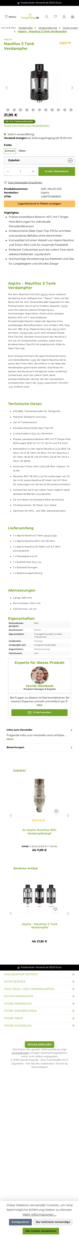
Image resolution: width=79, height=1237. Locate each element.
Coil (11, 386)
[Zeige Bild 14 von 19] (64, 109)
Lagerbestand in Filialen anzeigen (39, 203)
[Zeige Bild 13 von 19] (58, 109)
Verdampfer (27, 332)
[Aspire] (66, 43)
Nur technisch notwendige (53, 1222)
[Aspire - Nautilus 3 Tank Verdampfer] (39, 894)
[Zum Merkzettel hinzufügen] (56, 812)
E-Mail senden (41, 712)
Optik (64, 305)
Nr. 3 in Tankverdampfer (19, 121)
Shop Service (15, 981)
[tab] (39, 735)
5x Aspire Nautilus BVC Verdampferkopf (39, 831)
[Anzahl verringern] (7, 171)
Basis (41, 382)
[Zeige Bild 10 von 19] (39, 109)
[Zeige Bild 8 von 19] (26, 109)
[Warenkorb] (72, 17)
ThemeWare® (39, 1067)
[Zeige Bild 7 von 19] (20, 109)
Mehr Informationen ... (39, 1214)
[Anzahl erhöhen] (33, 171)
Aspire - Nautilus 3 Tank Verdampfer (42, 31)
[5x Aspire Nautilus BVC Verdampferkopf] (39, 796)
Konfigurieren (20, 1222)
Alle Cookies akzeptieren (40, 1231)
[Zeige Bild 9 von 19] (33, 109)
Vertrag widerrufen (39, 1044)
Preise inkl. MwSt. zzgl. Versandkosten (26, 125)
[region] (39, 87)
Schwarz (10, 150)
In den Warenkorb (56, 171)
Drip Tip (36, 433)
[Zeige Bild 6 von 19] (14, 109)
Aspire (44, 294)
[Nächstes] (72, 87)
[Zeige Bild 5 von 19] (7, 109)
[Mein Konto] (64, 17)
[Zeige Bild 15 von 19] (70, 109)
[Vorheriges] (7, 87)
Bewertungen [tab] (15, 747)
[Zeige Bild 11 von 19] (45, 109)
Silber (22, 150)
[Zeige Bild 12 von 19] (52, 109)
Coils (33, 359)
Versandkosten (20, 1053)
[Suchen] (46, 17)
